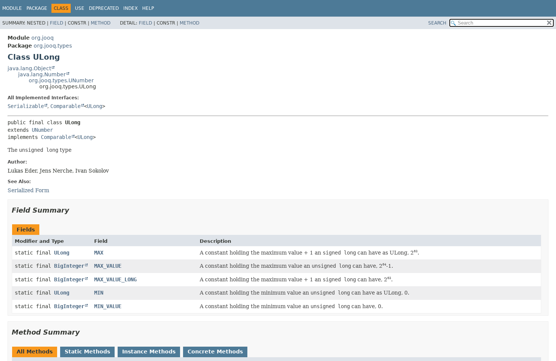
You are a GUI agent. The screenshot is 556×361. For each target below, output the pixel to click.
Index (130, 8)
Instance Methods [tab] (148, 352)
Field (56, 23)
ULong (94, 106)
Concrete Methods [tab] (215, 352)
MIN (98, 293)
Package (36, 8)
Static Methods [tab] (87, 352)
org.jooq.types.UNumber (61, 80)
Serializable (26, 106)
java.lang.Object (29, 68)
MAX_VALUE (107, 266)
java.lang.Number (42, 74)
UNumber (42, 130)
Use (79, 8)
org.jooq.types (53, 46)
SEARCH (437, 23)
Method (100, 23)
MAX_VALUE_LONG (115, 279)
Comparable (65, 106)
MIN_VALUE (107, 306)
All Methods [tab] (35, 352)
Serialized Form (28, 190)
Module (12, 8)
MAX (98, 253)
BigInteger (69, 266)
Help (148, 8)
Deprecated (104, 8)
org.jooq (42, 38)
